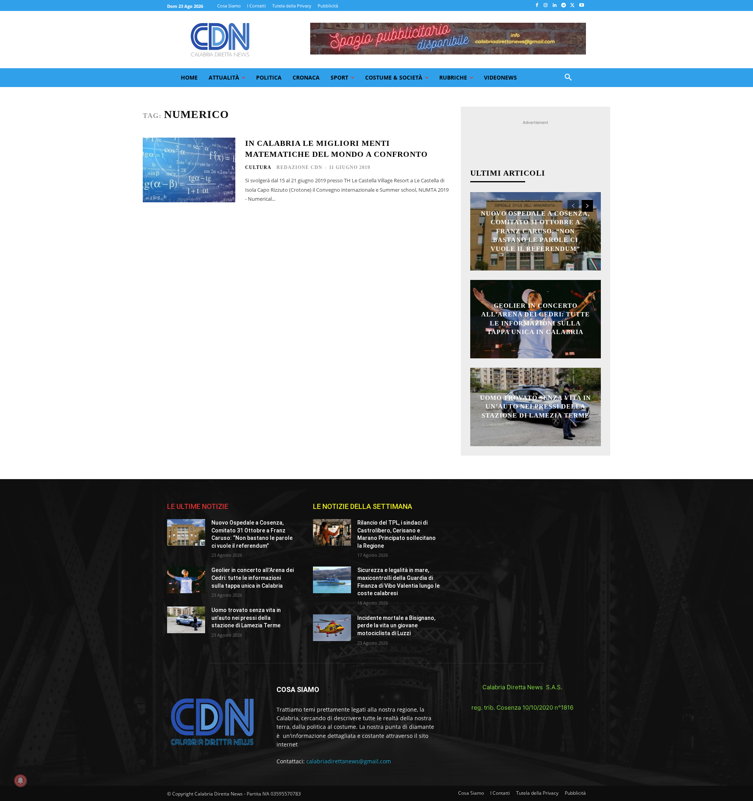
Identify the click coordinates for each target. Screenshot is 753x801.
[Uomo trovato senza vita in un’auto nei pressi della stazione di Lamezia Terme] (186, 620)
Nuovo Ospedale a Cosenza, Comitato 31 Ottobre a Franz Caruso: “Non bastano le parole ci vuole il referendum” (535, 231)
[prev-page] (573, 206)
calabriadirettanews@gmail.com (348, 761)
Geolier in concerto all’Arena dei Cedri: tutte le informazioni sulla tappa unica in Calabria (252, 577)
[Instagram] (545, 5)
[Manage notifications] (20, 780)
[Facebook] (536, 5)
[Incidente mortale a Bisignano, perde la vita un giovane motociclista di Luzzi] (332, 627)
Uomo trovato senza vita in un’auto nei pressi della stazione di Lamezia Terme (535, 406)
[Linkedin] (554, 5)
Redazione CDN (299, 167)
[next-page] (587, 206)
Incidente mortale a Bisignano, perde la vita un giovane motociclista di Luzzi (396, 625)
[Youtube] (581, 5)
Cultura (258, 167)
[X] (572, 5)
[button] (568, 77)
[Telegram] (563, 5)
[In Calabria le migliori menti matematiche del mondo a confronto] (189, 170)
